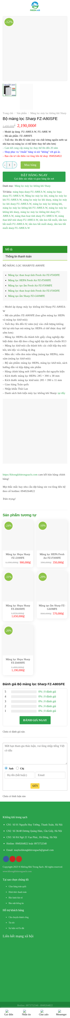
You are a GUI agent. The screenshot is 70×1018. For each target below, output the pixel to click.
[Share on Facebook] (12, 236)
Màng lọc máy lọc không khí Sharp (48, 113)
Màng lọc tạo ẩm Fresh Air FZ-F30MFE (30, 285)
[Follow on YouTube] (19, 859)
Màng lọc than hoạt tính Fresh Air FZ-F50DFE (34, 275)
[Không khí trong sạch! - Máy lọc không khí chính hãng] (35, 6)
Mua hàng (30, 164)
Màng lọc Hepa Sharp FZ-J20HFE (18, 556)
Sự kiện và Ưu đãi (16, 928)
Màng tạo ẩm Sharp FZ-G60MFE (26, 295)
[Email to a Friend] (25, 236)
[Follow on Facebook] (6, 859)
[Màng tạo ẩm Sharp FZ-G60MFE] (52, 586)
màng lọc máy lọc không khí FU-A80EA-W (25, 208)
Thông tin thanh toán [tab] (18, 256)
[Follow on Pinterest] (12, 859)
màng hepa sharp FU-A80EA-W (29, 192)
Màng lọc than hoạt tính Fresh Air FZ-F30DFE (34, 290)
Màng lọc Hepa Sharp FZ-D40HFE (18, 661)
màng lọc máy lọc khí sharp (37, 199)
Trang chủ (8, 113)
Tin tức (12, 922)
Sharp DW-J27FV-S (32, 1006)
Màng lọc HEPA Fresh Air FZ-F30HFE (52, 556)
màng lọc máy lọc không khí (47, 204)
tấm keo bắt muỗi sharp (41, 224)
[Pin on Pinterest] (32, 236)
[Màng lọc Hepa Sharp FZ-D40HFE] (18, 640)
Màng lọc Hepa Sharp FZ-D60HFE (18, 607)
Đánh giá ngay (35, 720)
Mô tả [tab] (8, 249)
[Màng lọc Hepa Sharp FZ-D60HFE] (18, 586)
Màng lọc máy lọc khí (36, 195)
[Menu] (5, 6)
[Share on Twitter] (19, 236)
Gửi (35, 786)
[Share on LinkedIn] (38, 236)
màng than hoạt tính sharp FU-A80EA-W (36, 216)
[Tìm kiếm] (65, 6)
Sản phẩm (22, 113)
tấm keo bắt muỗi (48, 220)
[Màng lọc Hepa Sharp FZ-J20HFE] (18, 535)
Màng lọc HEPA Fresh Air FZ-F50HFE (29, 280)
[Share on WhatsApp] (6, 236)
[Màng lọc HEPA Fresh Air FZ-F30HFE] (52, 535)
